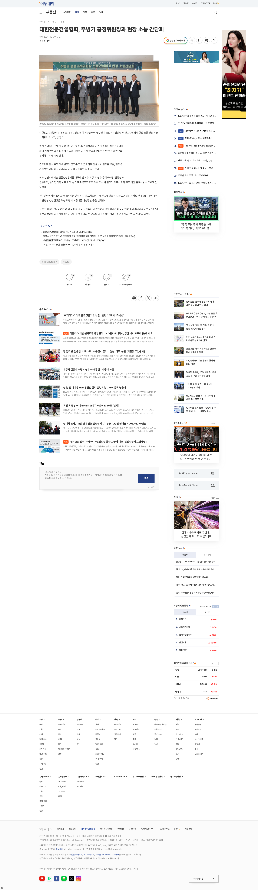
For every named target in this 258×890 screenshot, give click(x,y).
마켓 (41, 719)
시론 (196, 734)
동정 (177, 754)
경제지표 (117, 729)
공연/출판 (43, 801)
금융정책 (61, 724)
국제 (134, 719)
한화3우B (183, 650)
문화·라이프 (44, 776)
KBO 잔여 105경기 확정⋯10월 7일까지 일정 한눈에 (201, 183)
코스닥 (207, 612)
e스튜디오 (81, 781)
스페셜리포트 (100, 776)
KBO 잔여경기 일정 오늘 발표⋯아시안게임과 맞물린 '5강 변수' (206, 115)
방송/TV (42, 786)
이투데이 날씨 (157, 776)
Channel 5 (119, 776)
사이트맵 (188, 829)
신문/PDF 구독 (205, 3)
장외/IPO (43, 739)
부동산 (51, 12)
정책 (85, 12)
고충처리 (121, 829)
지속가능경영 (175, 776)
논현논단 (198, 724)
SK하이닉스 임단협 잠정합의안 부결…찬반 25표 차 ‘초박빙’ (93, 315)
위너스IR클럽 (138, 776)
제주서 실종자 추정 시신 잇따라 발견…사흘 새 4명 (88, 369)
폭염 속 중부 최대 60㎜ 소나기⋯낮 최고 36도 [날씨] (91, 405)
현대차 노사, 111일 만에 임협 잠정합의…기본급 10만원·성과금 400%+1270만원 (104, 423)
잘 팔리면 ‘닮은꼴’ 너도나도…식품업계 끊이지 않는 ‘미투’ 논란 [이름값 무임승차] (104, 351)
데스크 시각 (199, 739)
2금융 (60, 739)
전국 (177, 744)
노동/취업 (179, 739)
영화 (41, 791)
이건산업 (182, 619)
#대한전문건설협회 (49, 262)
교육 (177, 729)
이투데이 (43, 22)
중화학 (97, 739)
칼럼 (196, 749)
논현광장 (198, 729)
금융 (60, 719)
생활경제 (117, 734)
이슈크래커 (62, 781)
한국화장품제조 (185, 634)
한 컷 (60, 796)
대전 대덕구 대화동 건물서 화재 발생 (198, 131)
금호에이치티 (184, 627)
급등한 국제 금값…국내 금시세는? (193, 175)
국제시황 (42, 764)
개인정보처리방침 (88, 829)
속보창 (194, 3)
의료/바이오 (99, 754)
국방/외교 (158, 734)
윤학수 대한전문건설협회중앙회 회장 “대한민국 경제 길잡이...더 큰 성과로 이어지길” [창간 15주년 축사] (89, 236)
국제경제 (136, 724)
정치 (156, 719)
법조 (177, 724)
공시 (41, 724)
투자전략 (207, 555)
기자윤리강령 (89, 854)
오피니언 (198, 719)
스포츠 (41, 806)
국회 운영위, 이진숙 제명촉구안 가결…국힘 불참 (203, 138)
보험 (59, 734)
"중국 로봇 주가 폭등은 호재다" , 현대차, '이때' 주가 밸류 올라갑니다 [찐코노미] (196, 228)
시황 (41, 729)
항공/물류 (99, 744)
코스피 (185, 612)
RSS (215, 3)
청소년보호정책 (106, 829)
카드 (59, 744)
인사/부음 (179, 749)
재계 (97, 724)
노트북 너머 (199, 754)
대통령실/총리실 (160, 724)
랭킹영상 (80, 786)
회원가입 (186, 3)
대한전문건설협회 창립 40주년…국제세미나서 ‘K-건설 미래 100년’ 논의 (74, 240)
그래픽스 (61, 791)
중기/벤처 (99, 759)
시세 (41, 734)
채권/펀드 (43, 754)
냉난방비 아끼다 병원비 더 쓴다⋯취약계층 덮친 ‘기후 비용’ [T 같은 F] (196, 458)
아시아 (135, 744)
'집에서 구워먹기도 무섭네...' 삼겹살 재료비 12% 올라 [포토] (196, 536)
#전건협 (66, 262)
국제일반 (136, 729)
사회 (178, 719)
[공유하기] (192, 40)
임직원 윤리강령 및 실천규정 (107, 854)
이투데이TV (82, 776)
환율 (41, 759)
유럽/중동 (136, 749)
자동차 (97, 734)
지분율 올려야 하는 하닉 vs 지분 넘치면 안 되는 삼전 (201, 153)
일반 (101, 12)
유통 (97, 749)
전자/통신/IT (100, 729)
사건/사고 (179, 734)
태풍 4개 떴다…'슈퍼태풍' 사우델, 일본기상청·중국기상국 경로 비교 (207, 160)
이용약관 (72, 829)
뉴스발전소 (62, 776)
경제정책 (117, 724)
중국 (134, 739)
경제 (116, 719)
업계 (77, 12)
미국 (134, 734)
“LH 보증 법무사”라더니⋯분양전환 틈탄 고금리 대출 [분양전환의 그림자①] (105, 441)
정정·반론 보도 (147, 829)
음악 (41, 796)
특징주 (185, 555)
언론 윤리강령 (76, 854)
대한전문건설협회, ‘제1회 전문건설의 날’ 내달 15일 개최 (67, 232)
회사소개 (60, 829)
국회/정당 (158, 729)
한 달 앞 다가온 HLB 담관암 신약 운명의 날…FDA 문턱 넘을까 (94, 387)
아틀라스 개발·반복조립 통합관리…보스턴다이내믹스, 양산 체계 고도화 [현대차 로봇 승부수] (113, 333)
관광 (41, 781)
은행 (59, 729)
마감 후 (197, 744)
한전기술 (182, 642)
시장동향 (67, 12)
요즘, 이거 (62, 786)
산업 (97, 719)
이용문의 (132, 829)
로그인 (178, 3)
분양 (93, 12)
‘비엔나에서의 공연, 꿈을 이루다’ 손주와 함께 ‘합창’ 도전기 (68, 244)
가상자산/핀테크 (64, 749)
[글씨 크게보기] (214, 40)
